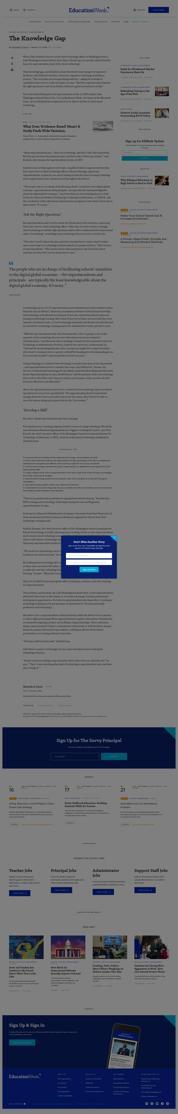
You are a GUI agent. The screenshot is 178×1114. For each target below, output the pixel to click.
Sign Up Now (89, 569)
